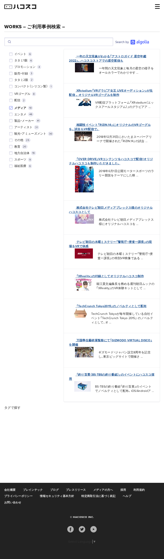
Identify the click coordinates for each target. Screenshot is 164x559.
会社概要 (10, 490)
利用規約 (139, 490)
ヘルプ (127, 496)
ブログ (54, 490)
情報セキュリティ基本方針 (57, 496)
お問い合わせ (12, 502)
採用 (123, 490)
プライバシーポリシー (18, 496)
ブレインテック (33, 490)
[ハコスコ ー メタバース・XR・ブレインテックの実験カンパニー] (20, 7)
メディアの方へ (103, 490)
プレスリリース (76, 490)
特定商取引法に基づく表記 (98, 496)
